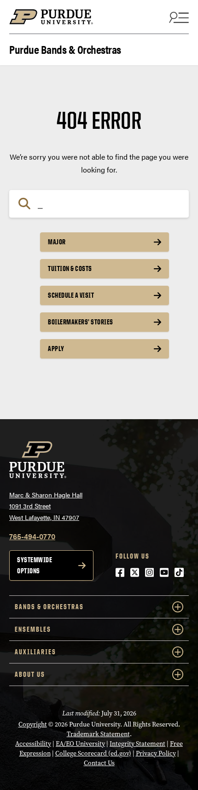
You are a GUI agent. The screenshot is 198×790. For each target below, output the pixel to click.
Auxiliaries (35, 651)
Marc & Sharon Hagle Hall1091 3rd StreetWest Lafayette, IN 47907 (45, 506)
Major (57, 241)
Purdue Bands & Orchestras (65, 48)
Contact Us (99, 763)
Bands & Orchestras (49, 606)
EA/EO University (80, 743)
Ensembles (33, 629)
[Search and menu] (178, 17)
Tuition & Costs (70, 268)
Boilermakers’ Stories (80, 321)
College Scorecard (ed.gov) (93, 753)
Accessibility (33, 743)
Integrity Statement (137, 743)
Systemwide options (34, 565)
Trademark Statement (98, 734)
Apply (56, 348)
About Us (30, 674)
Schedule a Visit (71, 295)
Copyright (32, 724)
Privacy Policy (156, 753)
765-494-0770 (32, 536)
